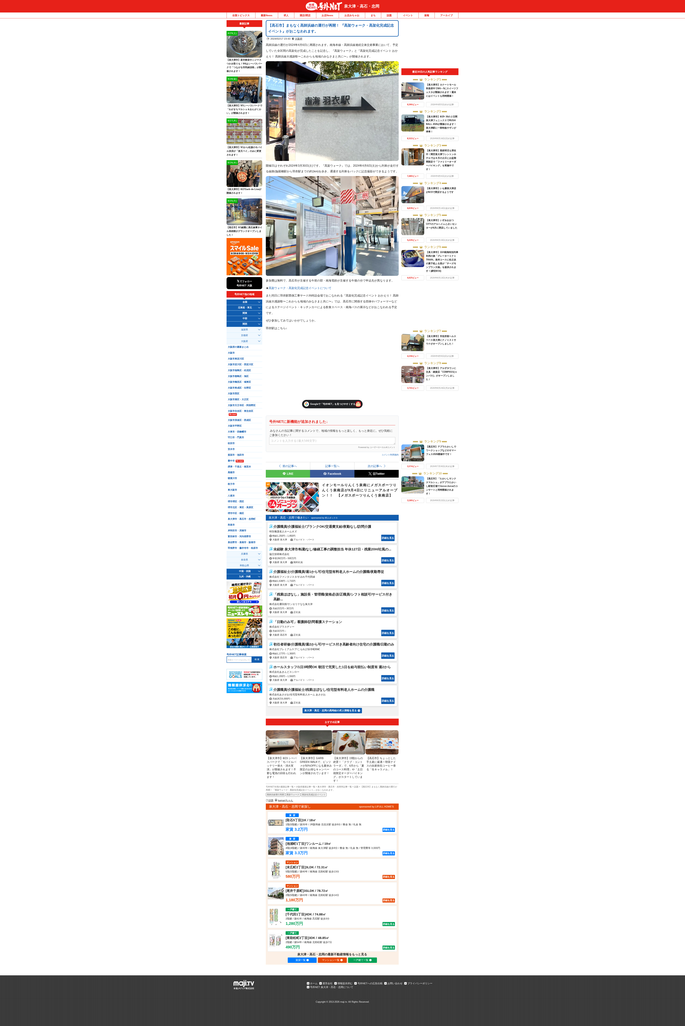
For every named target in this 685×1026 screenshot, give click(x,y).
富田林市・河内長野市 (239, 536)
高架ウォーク (292, 794)
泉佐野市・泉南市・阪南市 (242, 542)
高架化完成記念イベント (314, 794)
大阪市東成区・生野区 (239, 388)
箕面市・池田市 (236, 455)
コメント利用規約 (390, 455)
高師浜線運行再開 (275, 794)
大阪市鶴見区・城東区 (239, 382)
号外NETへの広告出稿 (369, 983)
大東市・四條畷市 (237, 431)
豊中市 (235, 461)
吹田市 (231, 443)
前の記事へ (290, 466)
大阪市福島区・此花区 (239, 370)
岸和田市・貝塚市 (237, 530)
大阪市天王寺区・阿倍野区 (242, 405)
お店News (327, 15)
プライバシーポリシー (419, 983)
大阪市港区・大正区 (238, 399)
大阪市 (231, 353)
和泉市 (231, 525)
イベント (408, 15)
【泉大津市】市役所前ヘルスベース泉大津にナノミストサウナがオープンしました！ (441, 340)
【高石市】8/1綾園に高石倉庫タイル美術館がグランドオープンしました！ (244, 231)
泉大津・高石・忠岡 (361, 6)
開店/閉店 (305, 15)
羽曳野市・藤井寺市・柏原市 (243, 548)
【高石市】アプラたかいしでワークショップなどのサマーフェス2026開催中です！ (441, 450)
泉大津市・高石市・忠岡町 (242, 519)
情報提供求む (345, 983)
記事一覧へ (332, 466)
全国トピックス (241, 15)
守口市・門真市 (236, 437)
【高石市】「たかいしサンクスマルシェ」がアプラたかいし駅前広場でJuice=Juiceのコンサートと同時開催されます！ (442, 486)
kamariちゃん (285, 800)
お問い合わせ (394, 983)
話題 (389, 15)
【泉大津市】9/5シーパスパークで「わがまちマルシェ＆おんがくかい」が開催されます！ (244, 109)
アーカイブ (446, 15)
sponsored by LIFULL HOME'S (376, 806)
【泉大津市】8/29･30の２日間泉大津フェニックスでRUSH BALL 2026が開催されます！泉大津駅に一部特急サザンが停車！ (441, 124)
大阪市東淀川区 (236, 359)
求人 (286, 15)
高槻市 (231, 472)
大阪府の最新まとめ (238, 347)
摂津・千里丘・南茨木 (239, 466)
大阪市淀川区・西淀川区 (240, 364)
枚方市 (231, 484)
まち (373, 15)
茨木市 (231, 449)
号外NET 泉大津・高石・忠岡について (331, 987)
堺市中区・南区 (236, 513)
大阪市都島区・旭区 (238, 376)
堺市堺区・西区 (236, 501)
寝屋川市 (232, 478)
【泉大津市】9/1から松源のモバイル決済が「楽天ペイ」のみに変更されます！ (244, 151)
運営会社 (328, 983)
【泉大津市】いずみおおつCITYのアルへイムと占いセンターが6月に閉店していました (441, 224)
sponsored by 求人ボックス (324, 518)
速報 (426, 15)
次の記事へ (375, 466)
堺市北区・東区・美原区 (240, 507)
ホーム (314, 983)
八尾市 (231, 496)
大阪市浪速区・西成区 (239, 420)
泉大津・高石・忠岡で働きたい (289, 517)
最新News (266, 15)
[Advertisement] (429, 44)
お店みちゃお (351, 15)
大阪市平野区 (235, 426)
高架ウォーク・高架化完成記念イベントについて (300, 288)
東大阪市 (232, 490)
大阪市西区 (233, 393)
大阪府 (298, 38)
